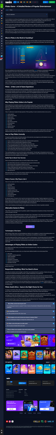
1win (7, 10)
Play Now (30, 226)
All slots (47, 348)
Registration (52, 2)
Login (46, 2)
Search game (11, 343)
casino (35, 70)
